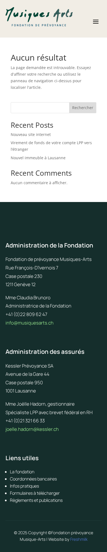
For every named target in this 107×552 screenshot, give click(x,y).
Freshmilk (79, 539)
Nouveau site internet (31, 134)
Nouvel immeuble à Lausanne (38, 157)
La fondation (22, 472)
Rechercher (82, 107)
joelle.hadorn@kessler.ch (32, 429)
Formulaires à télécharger (35, 493)
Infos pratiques (24, 486)
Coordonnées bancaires (33, 479)
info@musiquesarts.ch (29, 323)
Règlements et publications (36, 500)
